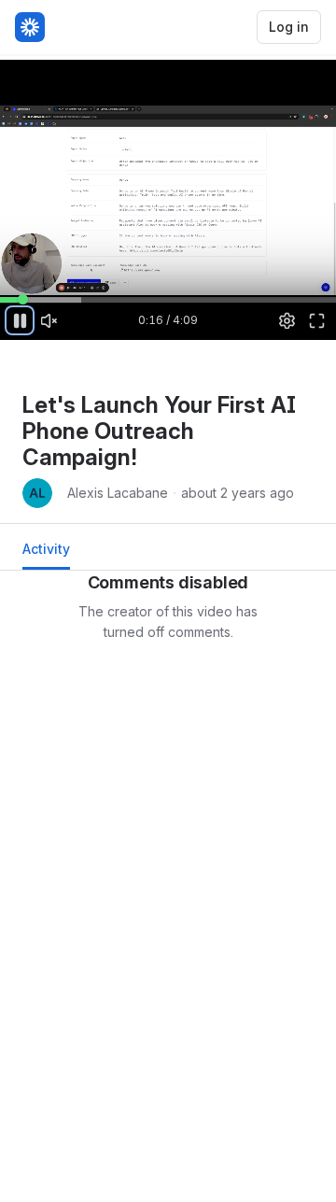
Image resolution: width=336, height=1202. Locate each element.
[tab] (46, 554)
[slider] (168, 298)
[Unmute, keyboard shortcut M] (49, 320)
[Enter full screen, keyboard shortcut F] (316, 320)
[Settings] (287, 320)
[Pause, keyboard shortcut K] (20, 320)
